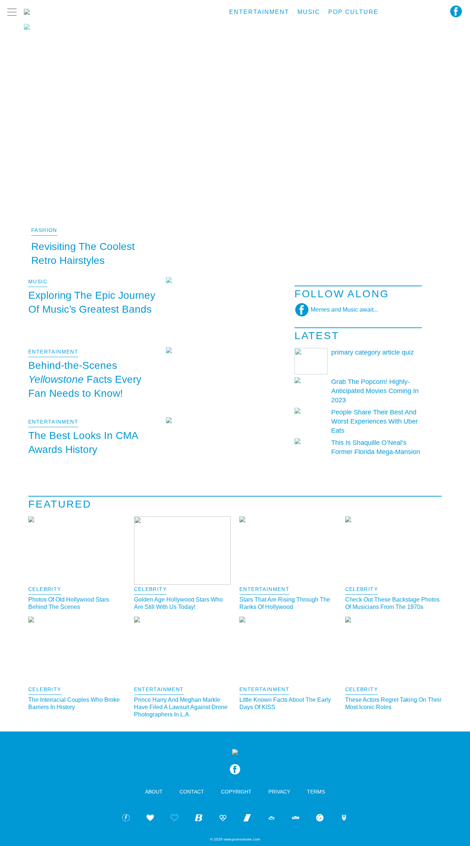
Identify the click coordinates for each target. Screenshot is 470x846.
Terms (316, 792)
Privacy (279, 792)
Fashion (44, 230)
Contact (192, 792)
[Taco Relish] (271, 819)
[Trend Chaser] (247, 819)
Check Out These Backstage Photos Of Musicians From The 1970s (392, 603)
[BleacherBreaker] (198, 819)
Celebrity (44, 589)
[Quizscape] (295, 819)
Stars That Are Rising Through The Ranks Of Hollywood (284, 603)
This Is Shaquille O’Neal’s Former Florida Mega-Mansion (375, 447)
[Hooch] (223, 819)
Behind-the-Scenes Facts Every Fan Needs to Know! (84, 379)
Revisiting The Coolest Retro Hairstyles (83, 253)
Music (308, 12)
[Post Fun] (174, 819)
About (154, 792)
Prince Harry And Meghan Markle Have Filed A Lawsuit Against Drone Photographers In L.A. (181, 707)
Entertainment (259, 12)
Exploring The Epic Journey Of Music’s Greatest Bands (91, 302)
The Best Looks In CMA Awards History (83, 442)
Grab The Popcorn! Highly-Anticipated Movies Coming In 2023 (375, 391)
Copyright (236, 792)
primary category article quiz (372, 352)
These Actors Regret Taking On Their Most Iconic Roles (393, 703)
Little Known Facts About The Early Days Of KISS (285, 703)
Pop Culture (353, 12)
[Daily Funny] (319, 819)
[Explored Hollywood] (344, 819)
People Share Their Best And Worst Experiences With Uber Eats (374, 421)
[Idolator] (150, 819)
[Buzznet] (126, 819)
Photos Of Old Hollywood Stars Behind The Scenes (68, 603)
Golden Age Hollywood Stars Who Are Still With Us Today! (178, 603)
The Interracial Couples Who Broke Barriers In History (74, 703)
